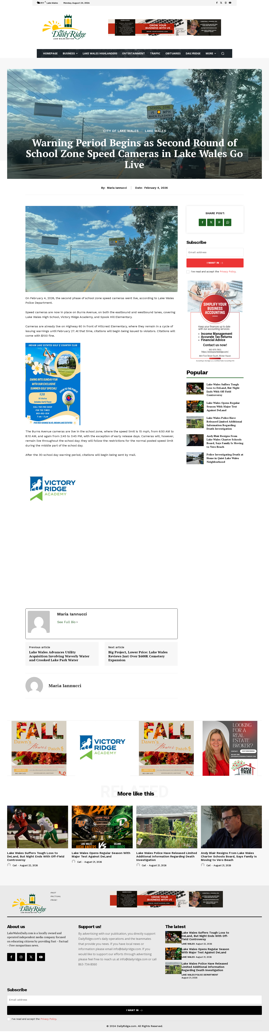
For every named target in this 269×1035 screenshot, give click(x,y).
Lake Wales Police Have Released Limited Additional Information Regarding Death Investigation (224, 423)
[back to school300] (101, 489)
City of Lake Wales (121, 131)
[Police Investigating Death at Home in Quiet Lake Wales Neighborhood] (194, 458)
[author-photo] (9, 865)
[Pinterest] (219, 222)
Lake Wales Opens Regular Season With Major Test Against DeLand (223, 406)
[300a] (166, 748)
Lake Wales (155, 131)
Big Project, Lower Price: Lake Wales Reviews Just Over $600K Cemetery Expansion (138, 656)
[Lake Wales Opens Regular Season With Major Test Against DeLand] (194, 406)
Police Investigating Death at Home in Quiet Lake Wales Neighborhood (225, 458)
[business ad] (215, 322)
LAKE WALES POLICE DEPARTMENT (200, 974)
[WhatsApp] (227, 222)
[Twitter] (221, 3)
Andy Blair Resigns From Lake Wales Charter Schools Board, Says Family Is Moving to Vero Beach (225, 441)
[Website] (225, 3)
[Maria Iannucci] (34, 686)
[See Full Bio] (77, 622)
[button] (222, 53)
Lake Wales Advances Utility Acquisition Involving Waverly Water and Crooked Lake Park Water (59, 656)
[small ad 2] (39, 748)
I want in (213, 262)
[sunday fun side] (101, 384)
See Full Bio (66, 622)
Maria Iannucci (117, 187)
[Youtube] (230, 3)
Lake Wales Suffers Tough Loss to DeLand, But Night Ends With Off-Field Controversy (223, 390)
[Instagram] (21, 957)
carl (15, 865)
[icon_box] (95, 3)
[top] (164, 27)
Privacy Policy (228, 271)
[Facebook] (217, 3)
